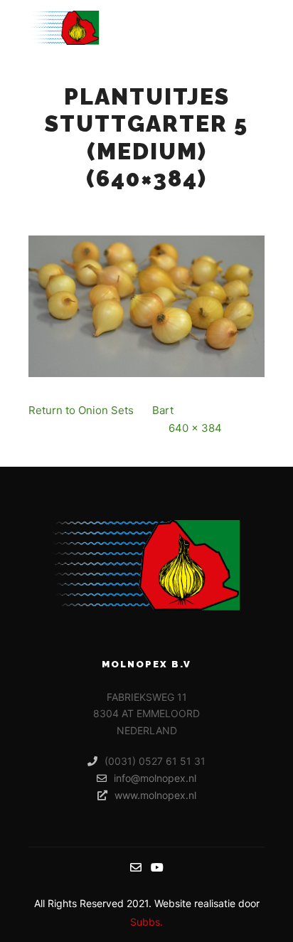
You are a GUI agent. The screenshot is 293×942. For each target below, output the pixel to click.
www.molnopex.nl (155, 795)
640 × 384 (195, 428)
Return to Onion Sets (81, 410)
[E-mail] (136, 867)
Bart (163, 410)
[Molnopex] (64, 27)
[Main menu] (252, 27)
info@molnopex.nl (155, 778)
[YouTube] (157, 867)
